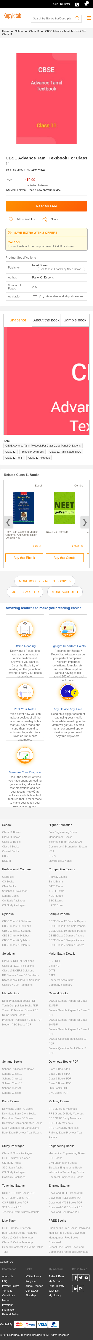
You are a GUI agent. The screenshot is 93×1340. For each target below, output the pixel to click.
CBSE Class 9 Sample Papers (66, 935)
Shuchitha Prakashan (14, 891)
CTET (52, 975)
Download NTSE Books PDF (65, 1202)
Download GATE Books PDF (65, 1207)
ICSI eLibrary (33, 1276)
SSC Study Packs (12, 1167)
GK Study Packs (11, 1162)
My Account (55, 1281)
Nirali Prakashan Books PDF (19, 1000)
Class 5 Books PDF (60, 1083)
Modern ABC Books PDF (16, 1024)
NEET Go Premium (57, 531)
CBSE (5, 856)
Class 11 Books (11, 837)
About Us (7, 1276)
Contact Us (6, 1261)
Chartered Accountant (61, 980)
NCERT (6, 860)
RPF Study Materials (61, 1123)
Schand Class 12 (12, 1073)
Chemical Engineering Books (66, 1177)
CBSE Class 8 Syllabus (16, 940)
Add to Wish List (25, 219)
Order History (56, 1286)
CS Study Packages (14, 905)
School (19, 31)
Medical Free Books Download (67, 1232)
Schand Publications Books (18, 1069)
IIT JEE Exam (56, 891)
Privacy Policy (10, 1286)
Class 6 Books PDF (60, 1078)
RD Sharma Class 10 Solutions (20, 975)
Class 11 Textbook (39, 457)
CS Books (8, 881)
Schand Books (10, 895)
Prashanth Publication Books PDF (22, 1019)
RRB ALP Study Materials (64, 1127)
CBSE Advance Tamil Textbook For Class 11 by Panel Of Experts (43, 445)
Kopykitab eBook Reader (34, 1284)
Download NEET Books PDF (65, 1197)
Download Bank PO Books (17, 1108)
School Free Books (32, 451)
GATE (52, 970)
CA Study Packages (13, 900)
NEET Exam (56, 895)
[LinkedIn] (75, 1289)
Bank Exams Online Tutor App (19, 1232)
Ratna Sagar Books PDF (16, 1015)
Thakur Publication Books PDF (20, 1010)
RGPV (52, 856)
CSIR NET (55, 965)
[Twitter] (80, 1278)
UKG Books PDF (58, 1092)
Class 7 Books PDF (60, 1073)
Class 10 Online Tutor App (17, 1242)
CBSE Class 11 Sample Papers (67, 926)
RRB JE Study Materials (63, 1108)
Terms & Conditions (8, 1293)
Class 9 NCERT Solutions (17, 984)
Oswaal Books (10, 851)
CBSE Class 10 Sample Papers (67, 930)
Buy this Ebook (24, 558)
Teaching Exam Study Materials (20, 1212)
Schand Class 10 (12, 1083)
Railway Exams (58, 876)
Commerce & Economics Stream (68, 846)
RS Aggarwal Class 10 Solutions (21, 980)
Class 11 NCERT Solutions (18, 965)
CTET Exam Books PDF (16, 1197)
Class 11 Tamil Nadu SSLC (65, 451)
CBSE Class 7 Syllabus (16, 945)
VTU (51, 851)
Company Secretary (60, 984)
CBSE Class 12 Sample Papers (67, 921)
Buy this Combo (65, 558)
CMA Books (9, 886)
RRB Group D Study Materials (66, 1113)
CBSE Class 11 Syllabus (16, 926)
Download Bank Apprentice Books (22, 1123)
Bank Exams (56, 881)
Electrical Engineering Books (66, 1167)
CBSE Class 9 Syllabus (16, 935)
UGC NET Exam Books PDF (18, 1193)
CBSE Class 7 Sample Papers (66, 945)
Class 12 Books (11, 832)
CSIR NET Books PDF (15, 1202)
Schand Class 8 (11, 1092)
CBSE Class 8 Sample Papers (66, 940)
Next (84, 522)
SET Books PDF (11, 1207)
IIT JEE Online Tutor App (16, 1228)
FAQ (4, 1281)
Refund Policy (10, 1314)
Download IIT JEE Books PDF (66, 1193)
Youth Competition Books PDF (20, 1005)
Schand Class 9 (11, 1088)
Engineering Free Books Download (69, 1228)
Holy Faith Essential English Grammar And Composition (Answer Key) (21, 534)
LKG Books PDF (58, 1088)
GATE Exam (56, 886)
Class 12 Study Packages (17, 1153)
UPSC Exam (56, 905)
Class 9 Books (10, 846)
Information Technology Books (66, 1172)
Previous (8, 522)
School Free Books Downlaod (66, 1247)
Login (54, 4)
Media (6, 1300)
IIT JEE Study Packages (16, 1158)
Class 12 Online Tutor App (17, 1237)
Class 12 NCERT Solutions (18, 961)
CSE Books (55, 1158)
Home (5, 31)
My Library (55, 1295)
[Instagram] (80, 1289)
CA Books (8, 876)
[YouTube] (86, 1278)
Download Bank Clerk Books (19, 1113)
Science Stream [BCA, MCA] (65, 841)
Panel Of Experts (43, 277)
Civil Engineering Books (63, 1162)
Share (54, 219)
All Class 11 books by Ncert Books (61, 269)
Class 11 (34, 31)
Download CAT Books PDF (64, 1212)
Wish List (54, 1290)
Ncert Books (40, 265)
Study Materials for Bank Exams (20, 1127)
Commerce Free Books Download (68, 1251)
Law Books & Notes (60, 860)
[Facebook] (75, 1278)
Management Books (60, 837)
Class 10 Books (11, 841)
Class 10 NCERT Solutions (18, 970)
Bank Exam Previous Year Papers (22, 1132)
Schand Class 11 (12, 1078)
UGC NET (54, 961)
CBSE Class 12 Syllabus (16, 921)
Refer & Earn (56, 1276)
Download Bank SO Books (17, 1118)
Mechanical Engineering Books (67, 1153)
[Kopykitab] (11, 15)
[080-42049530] (77, 4)
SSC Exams (56, 900)
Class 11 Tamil (13, 457)
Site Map (31, 1295)
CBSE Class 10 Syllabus (16, 930)
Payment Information (8, 1307)
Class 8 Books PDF (60, 1069)
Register (65, 4)
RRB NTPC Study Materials (65, 1118)
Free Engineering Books (63, 832)
